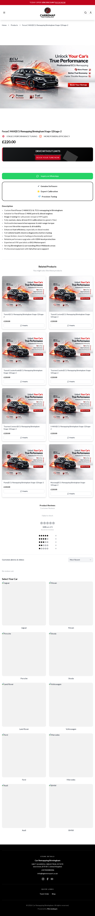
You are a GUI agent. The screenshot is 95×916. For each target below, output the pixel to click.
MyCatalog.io (52, 909)
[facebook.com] (47, 879)
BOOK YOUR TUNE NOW (48, 157)
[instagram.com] (43, 879)
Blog (53, 894)
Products (14, 25)
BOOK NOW (60, 2)
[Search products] (85, 12)
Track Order (44, 894)
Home (4, 25)
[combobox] (80, 560)
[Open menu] (4, 12)
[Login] (90, 12)
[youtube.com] (52, 879)
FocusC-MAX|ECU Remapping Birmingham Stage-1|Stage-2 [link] (45, 25)
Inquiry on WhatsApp (50, 176)
